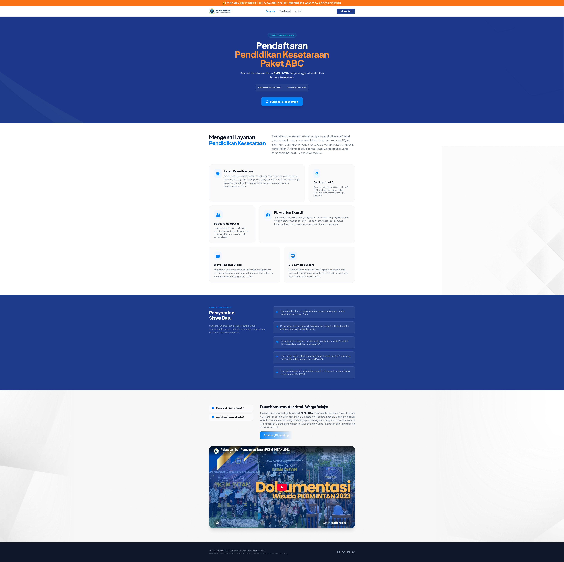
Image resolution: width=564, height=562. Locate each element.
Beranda (270, 11)
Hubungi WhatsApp (277, 435)
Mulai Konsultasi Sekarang (284, 101)
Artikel (298, 11)
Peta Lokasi (285, 11)
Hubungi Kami (346, 11)
